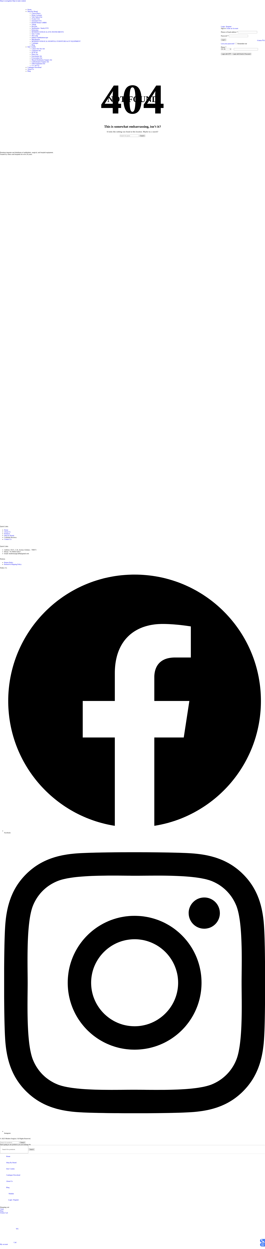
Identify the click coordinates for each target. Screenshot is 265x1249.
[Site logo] (7, 45)
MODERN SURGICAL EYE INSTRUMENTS (48, 32)
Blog (33, 45)
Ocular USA (36, 19)
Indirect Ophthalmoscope (40, 37)
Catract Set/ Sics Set (38, 49)
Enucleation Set (37, 56)
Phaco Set (35, 54)
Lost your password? (228, 44)
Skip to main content (19, 1)
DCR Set (35, 52)
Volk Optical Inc (37, 17)
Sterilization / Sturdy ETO (40, 28)
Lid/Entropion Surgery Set (40, 62)
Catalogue (35, 43)
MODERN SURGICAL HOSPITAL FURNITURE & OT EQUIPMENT (56, 41)
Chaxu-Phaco (36, 13)
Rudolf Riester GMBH (39, 23)
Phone (223, 47)
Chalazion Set (36, 50)
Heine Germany (37, 15)
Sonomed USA (37, 21)
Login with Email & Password (242, 54)
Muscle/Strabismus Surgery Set (42, 60)
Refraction (35, 30)
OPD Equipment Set (38, 64)
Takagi (34, 24)
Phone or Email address (229, 32)
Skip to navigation (6, 1)
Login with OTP (226, 54)
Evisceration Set (37, 58)
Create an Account (232, 28)
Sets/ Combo (36, 34)
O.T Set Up (35, 65)
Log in (223, 40)
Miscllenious (36, 39)
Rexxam (34, 26)
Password (224, 36)
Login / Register (13, 1200)
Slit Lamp (35, 36)
